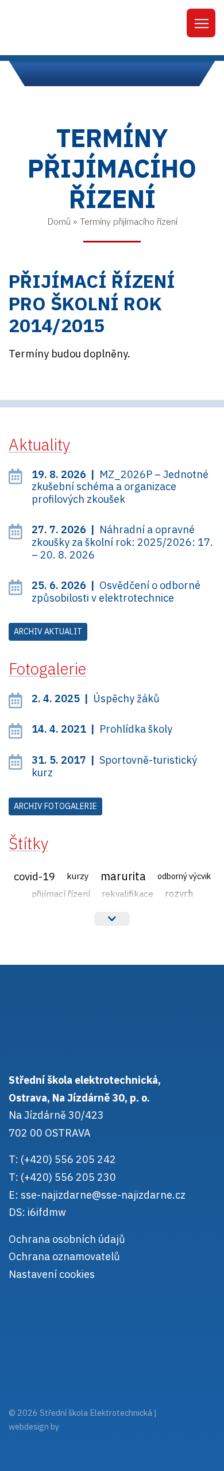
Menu (201, 23)
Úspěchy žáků (96, 698)
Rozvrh (179, 893)
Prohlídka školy (102, 729)
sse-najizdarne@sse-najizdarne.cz (103, 1195)
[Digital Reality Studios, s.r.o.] (77, 1426)
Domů (59, 221)
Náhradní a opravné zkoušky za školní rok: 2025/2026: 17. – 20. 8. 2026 (122, 542)
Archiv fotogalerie (55, 806)
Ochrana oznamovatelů (64, 1256)
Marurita (123, 876)
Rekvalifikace (127, 893)
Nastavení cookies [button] (52, 1274)
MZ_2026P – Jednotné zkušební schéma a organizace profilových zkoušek (120, 487)
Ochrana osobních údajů (67, 1239)
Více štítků (112, 919)
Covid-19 (34, 876)
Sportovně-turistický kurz (114, 766)
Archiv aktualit (48, 631)
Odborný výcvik (184, 876)
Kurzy (78, 875)
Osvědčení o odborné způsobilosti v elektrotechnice (116, 591)
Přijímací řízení (61, 893)
